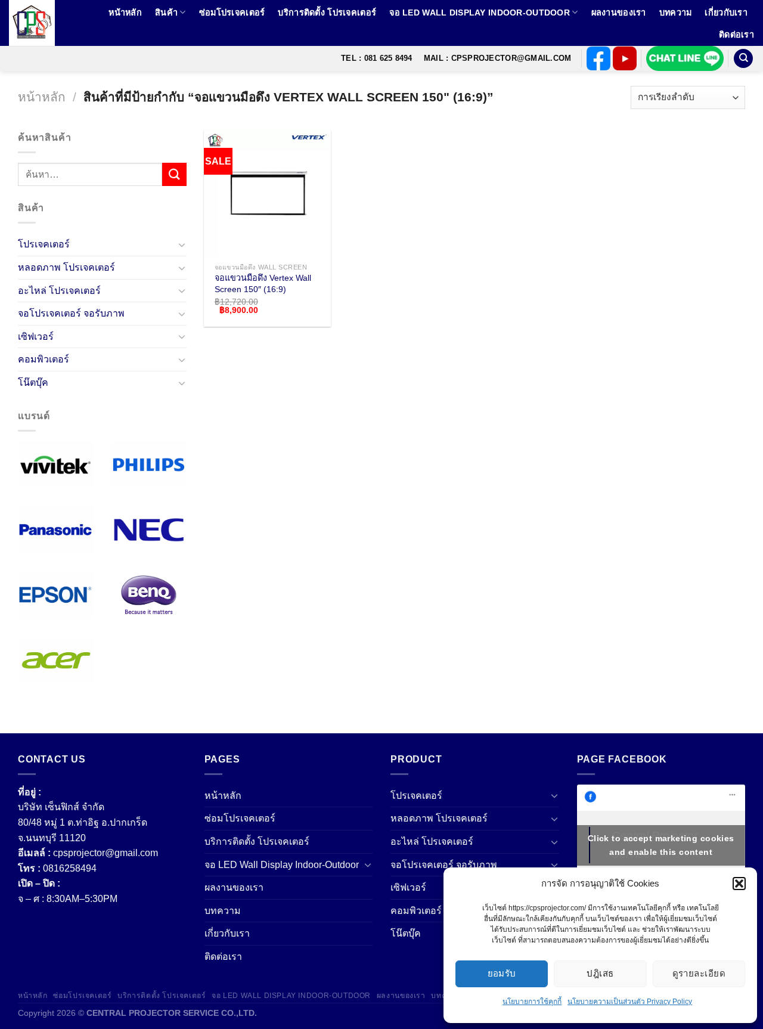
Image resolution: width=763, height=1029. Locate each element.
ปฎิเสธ (600, 973)
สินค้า (166, 12)
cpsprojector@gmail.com (105, 853)
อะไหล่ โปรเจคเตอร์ (59, 291)
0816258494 (70, 868)
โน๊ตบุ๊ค (33, 382)
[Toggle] (182, 244)
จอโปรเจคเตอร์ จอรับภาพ (71, 313)
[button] (739, 883)
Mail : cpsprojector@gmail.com (497, 58)
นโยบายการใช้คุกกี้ (532, 1001)
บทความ (675, 12)
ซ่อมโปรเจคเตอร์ (232, 12)
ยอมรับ (502, 973)
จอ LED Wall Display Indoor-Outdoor (479, 12)
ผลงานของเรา (618, 12)
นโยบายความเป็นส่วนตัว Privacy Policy (629, 1001)
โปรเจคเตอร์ (44, 245)
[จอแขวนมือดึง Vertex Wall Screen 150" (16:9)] (267, 193)
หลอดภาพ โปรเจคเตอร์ (66, 267)
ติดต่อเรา (736, 34)
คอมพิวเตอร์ (43, 360)
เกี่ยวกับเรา (726, 12)
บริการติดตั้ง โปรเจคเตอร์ (327, 12)
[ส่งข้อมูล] (174, 174)
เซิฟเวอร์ (36, 336)
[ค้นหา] (743, 59)
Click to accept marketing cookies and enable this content (661, 845)
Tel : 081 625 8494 (376, 58)
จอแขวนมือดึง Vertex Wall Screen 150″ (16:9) (263, 283)
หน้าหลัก (125, 12)
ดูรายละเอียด (699, 973)
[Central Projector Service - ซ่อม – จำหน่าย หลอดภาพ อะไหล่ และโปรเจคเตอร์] (38, 23)
